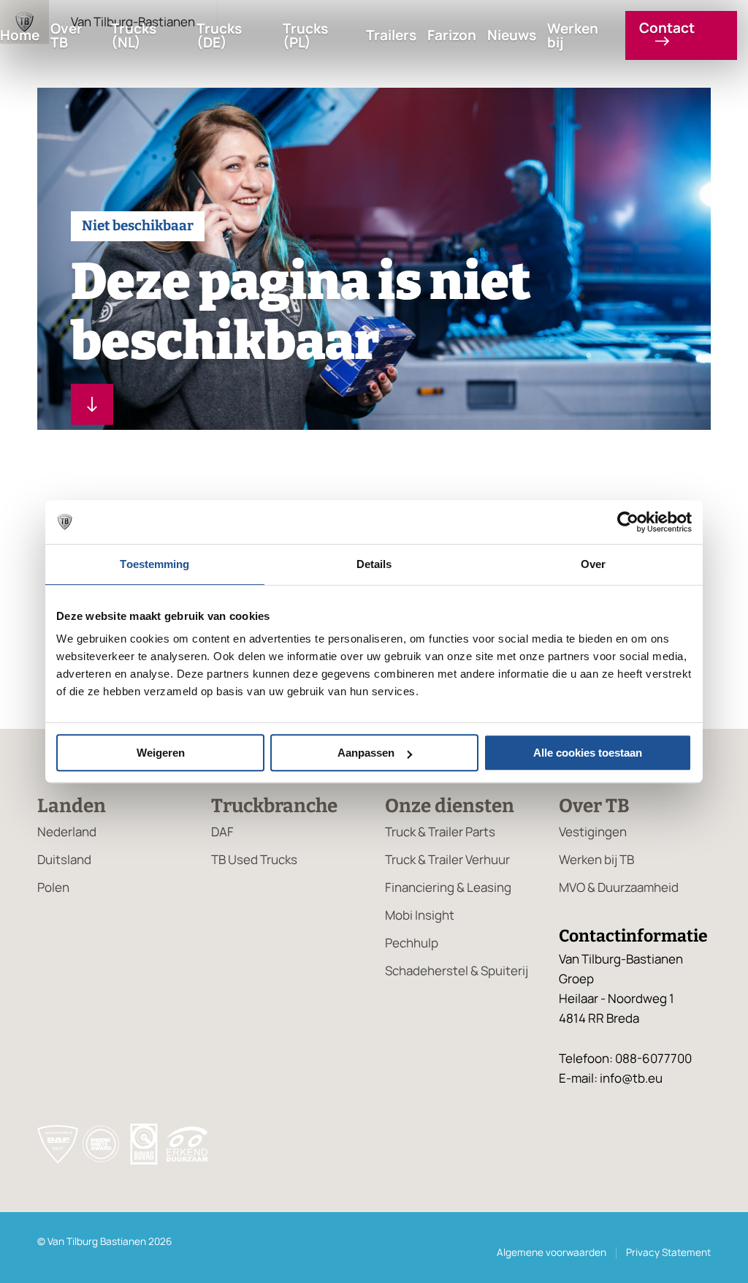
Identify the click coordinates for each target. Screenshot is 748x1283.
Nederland (66, 831)
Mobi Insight (419, 915)
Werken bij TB (596, 859)
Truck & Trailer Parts (440, 831)
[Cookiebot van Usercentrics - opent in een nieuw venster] (628, 522)
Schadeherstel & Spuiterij (456, 970)
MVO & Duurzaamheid (619, 887)
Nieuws (511, 35)
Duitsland (64, 859)
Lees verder (92, 404)
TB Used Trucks (254, 859)
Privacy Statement (668, 1252)
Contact (667, 29)
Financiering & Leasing (448, 887)
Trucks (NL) (133, 36)
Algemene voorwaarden (551, 1252)
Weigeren (161, 752)
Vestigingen (593, 831)
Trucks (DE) (219, 36)
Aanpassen (365, 752)
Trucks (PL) (305, 36)
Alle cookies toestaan (587, 752)
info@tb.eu (631, 1078)
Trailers (391, 35)
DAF (222, 831)
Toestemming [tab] (154, 564)
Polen (53, 887)
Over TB (66, 36)
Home (19, 35)
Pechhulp (411, 942)
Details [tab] (374, 564)
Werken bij (572, 36)
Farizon (451, 35)
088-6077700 (653, 1058)
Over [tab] (593, 564)
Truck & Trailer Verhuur (447, 859)
